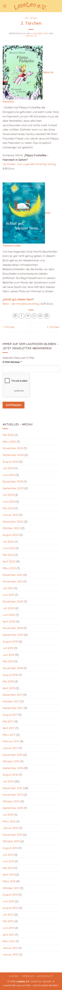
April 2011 (8, 934)
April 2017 (9, 728)
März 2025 (9, 441)
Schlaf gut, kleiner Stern (18, 299)
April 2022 (9, 561)
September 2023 (13, 488)
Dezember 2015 (13, 788)
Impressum (28, 976)
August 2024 (10, 461)
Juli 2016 (8, 781)
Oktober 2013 (11, 888)
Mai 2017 (8, 721)
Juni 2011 (8, 928)
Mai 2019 (8, 661)
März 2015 (9, 821)
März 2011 (9, 941)
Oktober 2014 (11, 841)
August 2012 (10, 908)
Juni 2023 (9, 501)
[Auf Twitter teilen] (28, 316)
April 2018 (9, 688)
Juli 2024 (8, 468)
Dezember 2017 (12, 694)
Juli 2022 (8, 541)
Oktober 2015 (11, 801)
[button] (5, 6)
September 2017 (13, 708)
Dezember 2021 (13, 575)
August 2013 (10, 894)
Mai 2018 (8, 681)
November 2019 (13, 628)
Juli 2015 (8, 814)
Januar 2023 (11, 514)
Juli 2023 (8, 494)
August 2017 (10, 714)
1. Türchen (9, 327)
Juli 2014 (8, 854)
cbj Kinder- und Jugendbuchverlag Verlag (29, 164)
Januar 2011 (10, 948)
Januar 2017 (10, 748)
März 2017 (9, 734)
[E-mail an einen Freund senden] (34, 316)
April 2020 (9, 621)
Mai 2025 (8, 435)
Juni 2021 (8, 594)
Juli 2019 (8, 648)
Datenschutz (45, 976)
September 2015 (13, 808)
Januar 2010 (10, 954)
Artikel (34, 18)
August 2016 (10, 774)
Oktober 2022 (11, 528)
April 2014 (9, 874)
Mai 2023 (8, 508)
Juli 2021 (8, 588)
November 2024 (13, 448)
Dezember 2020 (13, 601)
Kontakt (14, 976)
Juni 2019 (8, 654)
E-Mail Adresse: (12, 362)
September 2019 (13, 634)
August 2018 (10, 675)
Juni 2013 (8, 901)
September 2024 (13, 455)
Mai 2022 (8, 555)
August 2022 (10, 535)
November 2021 (13, 581)
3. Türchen (53, 327)
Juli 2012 (8, 914)
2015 (26, 18)
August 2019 (10, 641)
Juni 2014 (8, 861)
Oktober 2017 (11, 701)
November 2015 (13, 794)
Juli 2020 (8, 608)
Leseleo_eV (31, 36)
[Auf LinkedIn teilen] (46, 316)
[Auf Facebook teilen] (21, 316)
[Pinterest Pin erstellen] (40, 316)
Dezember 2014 (12, 834)
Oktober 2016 (11, 761)
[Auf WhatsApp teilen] (15, 316)
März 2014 (9, 881)
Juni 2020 (9, 614)
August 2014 (10, 848)
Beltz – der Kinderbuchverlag (21, 303)
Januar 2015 (10, 828)
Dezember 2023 (13, 481)
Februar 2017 (11, 741)
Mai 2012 (8, 921)
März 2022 (9, 568)
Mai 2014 (8, 868)
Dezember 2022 (13, 521)
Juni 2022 (9, 548)
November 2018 (13, 668)
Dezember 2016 (13, 754)
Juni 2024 (9, 475)
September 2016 (13, 768)
